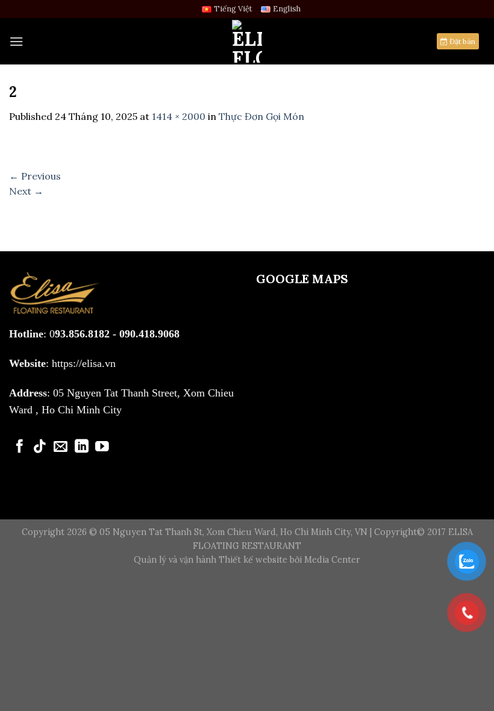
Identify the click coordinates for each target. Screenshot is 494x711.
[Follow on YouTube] (102, 447)
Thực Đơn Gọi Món (261, 116)
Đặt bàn (461, 41)
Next (26, 191)
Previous (35, 176)
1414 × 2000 (178, 116)
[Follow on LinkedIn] (82, 447)
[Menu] (16, 41)
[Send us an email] (60, 447)
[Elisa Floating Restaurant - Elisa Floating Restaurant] (247, 41)
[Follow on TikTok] (40, 447)
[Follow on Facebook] (20, 447)
